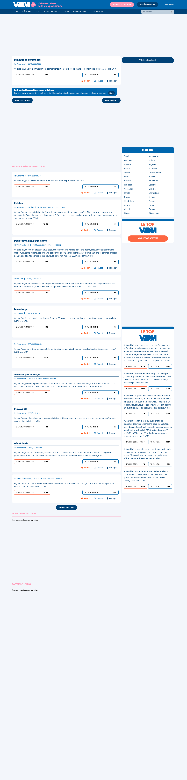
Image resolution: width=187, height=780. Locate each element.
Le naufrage (20, 309)
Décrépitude (21, 443)
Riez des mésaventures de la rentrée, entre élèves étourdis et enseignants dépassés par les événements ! (64, 91)
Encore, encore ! (66, 507)
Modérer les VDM (147, 4)
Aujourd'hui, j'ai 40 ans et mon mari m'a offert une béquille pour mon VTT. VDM (49, 181)
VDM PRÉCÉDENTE (22, 101)
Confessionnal (79, 12)
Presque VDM (97, 12)
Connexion (169, 5)
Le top (66, 12)
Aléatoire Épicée (52, 12)
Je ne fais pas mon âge (27, 374)
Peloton (18, 203)
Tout (16, 12)
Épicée (37, 12)
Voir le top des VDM (148, 238)
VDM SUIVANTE (111, 101)
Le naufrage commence (27, 60)
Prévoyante (20, 409)
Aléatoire (26, 12)
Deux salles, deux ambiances (30, 241)
